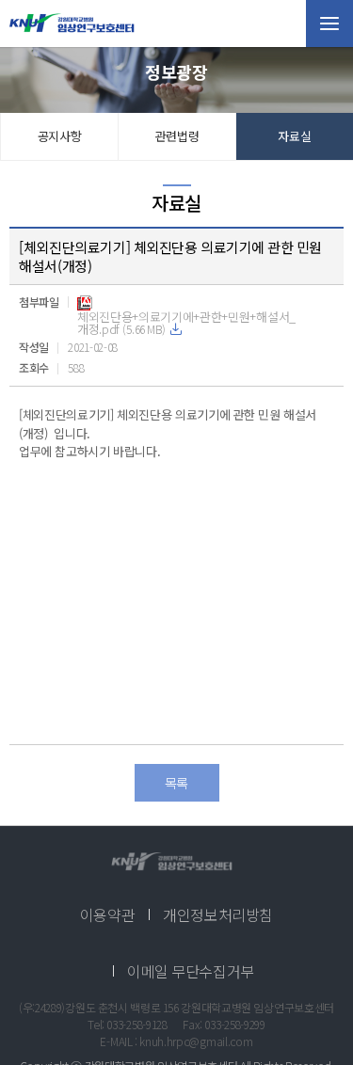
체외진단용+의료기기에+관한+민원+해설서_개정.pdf (186, 322)
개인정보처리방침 (218, 914)
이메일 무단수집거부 (190, 971)
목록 (176, 782)
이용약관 (107, 914)
